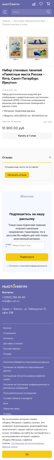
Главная (6, 20)
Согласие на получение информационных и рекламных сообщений (26, 386)
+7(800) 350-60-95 (13, 297)
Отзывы (7, 353)
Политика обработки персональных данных (26, 362)
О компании (9, 333)
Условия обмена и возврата (17, 398)
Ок (27, 454)
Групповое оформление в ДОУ (30, 20)
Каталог (7, 327)
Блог (5, 403)
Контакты (8, 338)
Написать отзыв (16, 175)
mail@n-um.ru (10, 301)
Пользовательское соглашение (19, 393)
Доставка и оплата (13, 343)
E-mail (8, 246)
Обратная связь (11, 408)
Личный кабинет (12, 348)
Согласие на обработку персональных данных (23, 369)
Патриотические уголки (14, 24)
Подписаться (27, 257)
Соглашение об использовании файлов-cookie (24, 377)
